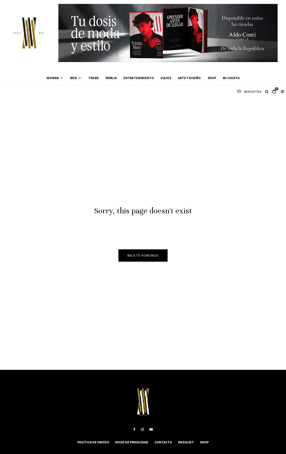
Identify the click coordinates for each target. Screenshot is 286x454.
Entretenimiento (138, 78)
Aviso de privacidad (131, 442)
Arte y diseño (189, 78)
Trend (93, 78)
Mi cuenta (231, 78)
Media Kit (186, 442)
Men (73, 78)
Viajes (166, 78)
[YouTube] (151, 429)
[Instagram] (142, 429)
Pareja (111, 78)
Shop (212, 78)
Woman (53, 78)
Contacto (163, 442)
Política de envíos (93, 442)
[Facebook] (134, 429)
